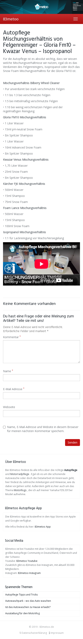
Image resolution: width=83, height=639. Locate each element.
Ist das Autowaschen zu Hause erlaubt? (28, 607)
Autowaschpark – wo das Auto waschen (28, 601)
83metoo (11, 19)
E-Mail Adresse (13, 389)
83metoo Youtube (26, 561)
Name (8, 371)
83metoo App (43, 526)
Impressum (57, 633)
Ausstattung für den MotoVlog (22, 613)
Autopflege (70, 470)
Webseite (9, 407)
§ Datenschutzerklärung (33, 633)
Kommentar (12, 337)
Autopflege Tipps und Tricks (21, 594)
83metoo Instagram (29, 573)
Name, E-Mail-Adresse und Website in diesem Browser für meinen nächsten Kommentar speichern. (42, 429)
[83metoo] (41, 7)
